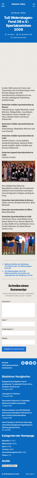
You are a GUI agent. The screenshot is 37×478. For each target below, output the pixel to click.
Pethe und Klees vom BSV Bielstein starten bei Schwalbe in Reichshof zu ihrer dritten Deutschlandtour (17, 412)
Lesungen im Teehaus (11, 394)
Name (4, 320)
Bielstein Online (18, 4)
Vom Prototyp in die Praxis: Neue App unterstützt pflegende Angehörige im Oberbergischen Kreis (17, 424)
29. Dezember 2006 (25, 34)
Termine (5, 449)
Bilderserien (7, 444)
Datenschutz (7, 368)
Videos (5, 455)
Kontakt (5, 363)
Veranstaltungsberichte (11, 452)
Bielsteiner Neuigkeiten (16, 376)
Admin (12, 34)
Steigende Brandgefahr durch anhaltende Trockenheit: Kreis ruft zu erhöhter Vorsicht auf (17, 384)
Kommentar (6, 301)
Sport (23, 13)
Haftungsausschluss (10, 365)
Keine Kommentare (19, 37)
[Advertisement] (18, 62)
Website (4, 338)
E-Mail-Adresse (8, 329)
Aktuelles (15, 13)
